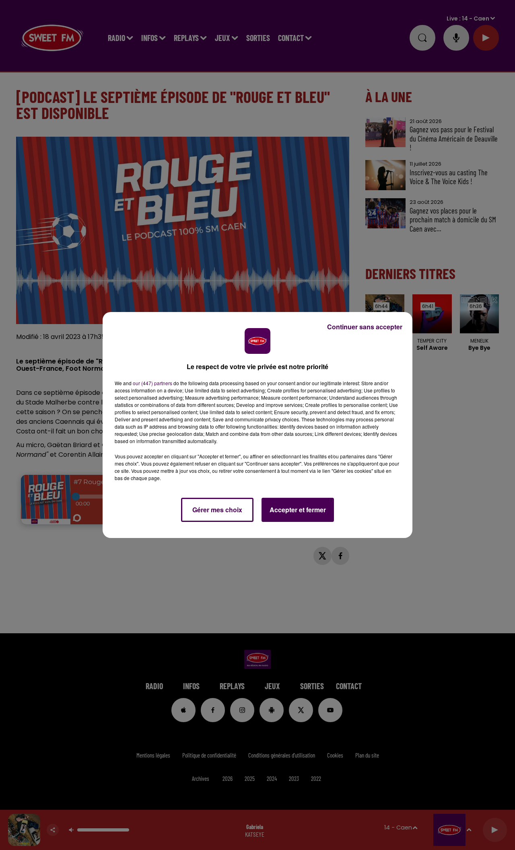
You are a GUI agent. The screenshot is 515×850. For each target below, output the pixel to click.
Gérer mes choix (217, 509)
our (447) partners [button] (152, 383)
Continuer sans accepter (364, 326)
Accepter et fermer (298, 509)
